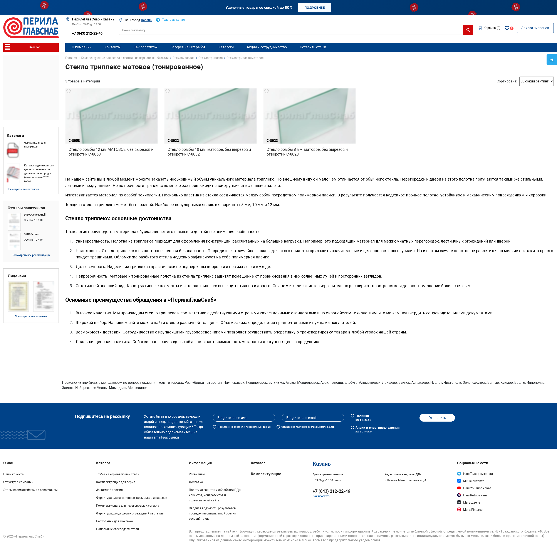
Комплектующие (266, 474)
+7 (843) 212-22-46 (87, 33)
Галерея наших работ (188, 47)
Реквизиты (197, 474)
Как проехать (321, 496)
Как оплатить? (146, 47)
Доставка (196, 482)
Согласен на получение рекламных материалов (307, 426)
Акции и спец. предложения (377, 429)
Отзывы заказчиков (26, 208)
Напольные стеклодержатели (117, 529)
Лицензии (17, 276)
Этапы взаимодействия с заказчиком (30, 490)
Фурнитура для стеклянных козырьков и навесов (131, 497)
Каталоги (15, 135)
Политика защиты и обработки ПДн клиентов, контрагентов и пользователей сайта (215, 495)
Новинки (363, 417)
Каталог (258, 463)
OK (433, 542)
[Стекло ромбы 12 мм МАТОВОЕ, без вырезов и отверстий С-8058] (111, 128)
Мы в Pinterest (473, 509)
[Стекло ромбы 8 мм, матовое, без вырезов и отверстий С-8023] (309, 128)
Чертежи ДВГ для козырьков (35, 144)
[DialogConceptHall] (31, 222)
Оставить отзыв (313, 47)
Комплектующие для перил (115, 482)
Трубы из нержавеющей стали (117, 474)
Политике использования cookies (366, 544)
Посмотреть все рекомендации (31, 255)
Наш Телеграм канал (478, 474)
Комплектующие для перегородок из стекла (127, 505)
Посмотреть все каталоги (23, 189)
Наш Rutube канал (476, 495)
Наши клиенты (13, 474)
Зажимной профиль (110, 490)
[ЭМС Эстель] (31, 241)
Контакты (112, 47)
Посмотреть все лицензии (31, 316)
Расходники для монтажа (114, 521)
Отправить (437, 418)
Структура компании (18, 482)
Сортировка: (507, 81)
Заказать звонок (535, 28)
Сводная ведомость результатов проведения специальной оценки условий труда (212, 513)
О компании (81, 47)
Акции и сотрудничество (267, 47)
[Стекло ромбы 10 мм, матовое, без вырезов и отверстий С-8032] (210, 128)
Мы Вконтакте (473, 481)
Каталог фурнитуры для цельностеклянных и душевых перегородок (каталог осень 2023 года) (39, 173)
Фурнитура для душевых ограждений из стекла (130, 513)
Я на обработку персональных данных (244, 426)
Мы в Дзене (471, 502)
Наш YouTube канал (477, 488)
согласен (225, 426)
